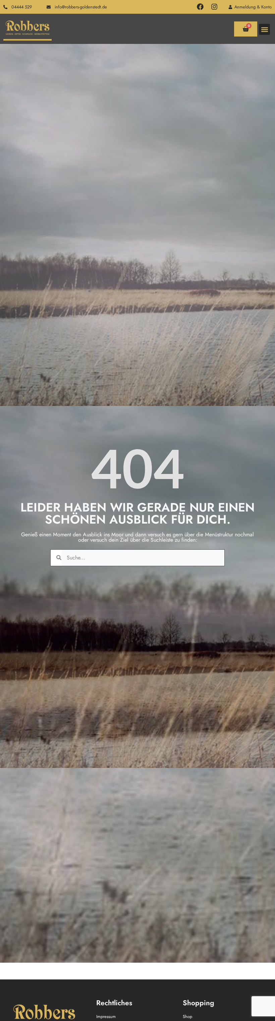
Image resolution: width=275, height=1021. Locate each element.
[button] (264, 29)
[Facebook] (200, 6)
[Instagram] (214, 6)
